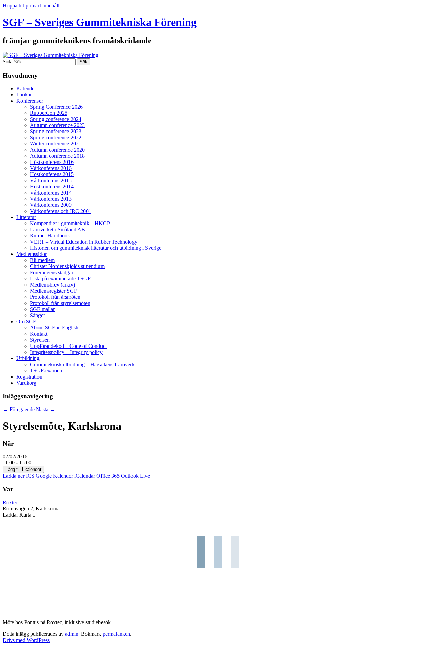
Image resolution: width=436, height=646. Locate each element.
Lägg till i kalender (23, 469)
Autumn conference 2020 (57, 150)
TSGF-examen (46, 370)
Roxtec (10, 502)
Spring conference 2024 (55, 119)
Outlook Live (135, 476)
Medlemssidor (31, 254)
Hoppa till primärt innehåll (31, 6)
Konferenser (29, 101)
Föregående (19, 409)
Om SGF (26, 321)
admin (71, 634)
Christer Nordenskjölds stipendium (67, 266)
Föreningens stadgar (51, 272)
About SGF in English (54, 327)
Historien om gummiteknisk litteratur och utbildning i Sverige (95, 248)
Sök (7, 61)
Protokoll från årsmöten (55, 297)
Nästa (45, 409)
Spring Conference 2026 (56, 107)
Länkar (24, 94)
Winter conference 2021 (55, 144)
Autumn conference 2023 (57, 125)
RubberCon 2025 (48, 113)
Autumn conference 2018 (57, 156)
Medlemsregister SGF (53, 291)
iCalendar (84, 476)
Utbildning (28, 358)
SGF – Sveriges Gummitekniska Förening (100, 22)
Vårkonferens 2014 (51, 193)
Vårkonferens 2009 (51, 205)
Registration (29, 377)
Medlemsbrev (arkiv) (52, 285)
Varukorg (26, 383)
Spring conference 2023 (55, 131)
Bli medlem (42, 260)
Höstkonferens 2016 (52, 162)
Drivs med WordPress (26, 640)
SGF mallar (42, 309)
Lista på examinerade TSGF (60, 278)
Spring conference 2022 (55, 137)
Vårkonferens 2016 (51, 168)
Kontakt (38, 334)
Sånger (37, 315)
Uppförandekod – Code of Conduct (68, 346)
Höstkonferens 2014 (52, 186)
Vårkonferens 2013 (51, 199)
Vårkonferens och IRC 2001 (60, 211)
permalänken (116, 634)
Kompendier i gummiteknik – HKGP (70, 223)
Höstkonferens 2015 (52, 174)
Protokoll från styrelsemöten (60, 303)
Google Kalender (54, 476)
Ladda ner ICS (18, 476)
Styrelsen (40, 340)
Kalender (26, 88)
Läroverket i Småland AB (57, 229)
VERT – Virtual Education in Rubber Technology (83, 242)
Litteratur (26, 217)
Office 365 (108, 476)
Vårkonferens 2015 (51, 180)
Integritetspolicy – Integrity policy (66, 352)
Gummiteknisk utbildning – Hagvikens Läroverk (82, 364)
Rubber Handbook (50, 236)
